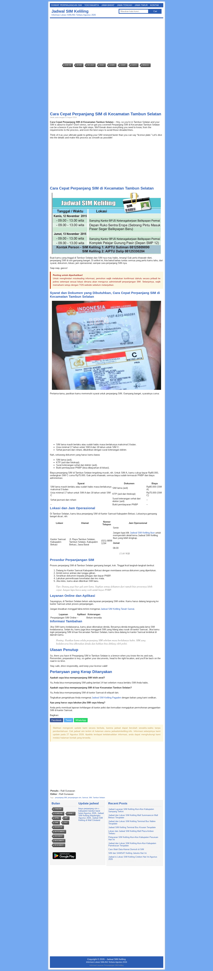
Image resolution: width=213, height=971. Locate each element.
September (59, 831)
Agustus (58, 827)
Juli (65, 822)
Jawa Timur (141, 5)
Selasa (90, 65)
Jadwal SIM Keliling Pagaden (106, 697)
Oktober (58, 836)
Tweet (68, 720)
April (57, 818)
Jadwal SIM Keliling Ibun (142, 532)
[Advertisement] (107, 41)
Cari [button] (155, 11)
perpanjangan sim (74, 797)
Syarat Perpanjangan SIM (66, 5)
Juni (56, 822)
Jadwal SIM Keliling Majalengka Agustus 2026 (91, 815)
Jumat (123, 65)
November (59, 840)
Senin (79, 65)
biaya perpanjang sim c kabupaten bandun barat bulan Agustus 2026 (89, 810)
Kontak (154, 5)
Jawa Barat (107, 5)
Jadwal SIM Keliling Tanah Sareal (117, 609)
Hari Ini (68, 65)
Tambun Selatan (99, 797)
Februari (59, 813)
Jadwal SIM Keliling (70, 11)
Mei (66, 818)
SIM (90, 797)
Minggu (146, 65)
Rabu (102, 65)
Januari (58, 809)
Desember (59, 845)
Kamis (112, 65)
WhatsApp (80, 720)
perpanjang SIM (61, 797)
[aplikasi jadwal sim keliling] (64, 859)
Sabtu (134, 65)
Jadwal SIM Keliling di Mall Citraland (90, 819)
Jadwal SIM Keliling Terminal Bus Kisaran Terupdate (132, 827)
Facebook (56, 720)
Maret (71, 813)
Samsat (85, 797)
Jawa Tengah (124, 5)
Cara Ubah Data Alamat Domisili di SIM (126, 849)
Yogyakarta (91, 5)
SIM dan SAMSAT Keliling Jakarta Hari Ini (127, 853)
